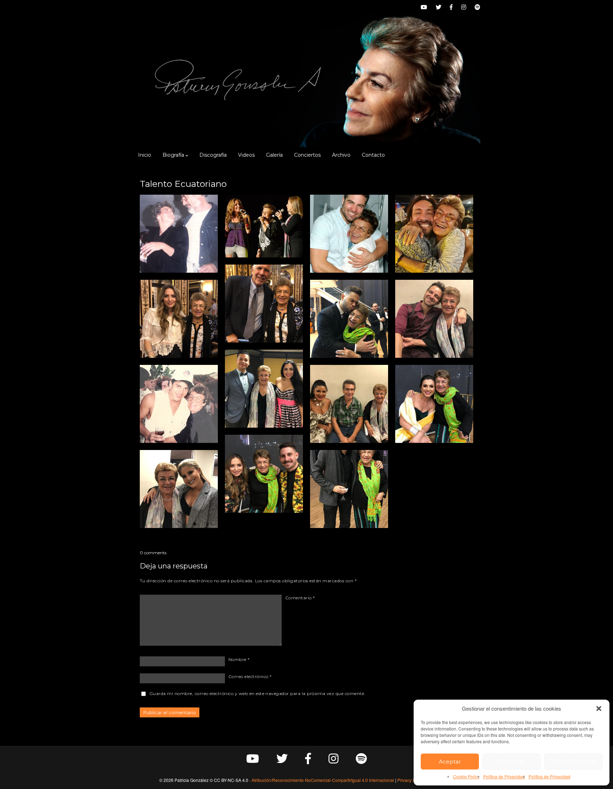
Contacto (373, 155)
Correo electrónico (250, 676)
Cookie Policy (466, 776)
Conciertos (307, 155)
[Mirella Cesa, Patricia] (179, 319)
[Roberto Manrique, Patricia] (349, 234)
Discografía (213, 155)
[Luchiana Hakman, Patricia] (434, 404)
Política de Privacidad (504, 776)
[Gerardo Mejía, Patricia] (179, 404)
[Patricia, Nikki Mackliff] (179, 489)
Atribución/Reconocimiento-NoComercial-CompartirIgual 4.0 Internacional (323, 780)
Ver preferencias (573, 761)
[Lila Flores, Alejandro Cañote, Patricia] (349, 404)
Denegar (511, 761)
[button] (598, 708)
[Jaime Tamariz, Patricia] (434, 234)
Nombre (239, 659)
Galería (274, 155)
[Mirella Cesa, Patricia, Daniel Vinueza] (264, 474)
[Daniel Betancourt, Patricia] (349, 319)
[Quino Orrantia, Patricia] (349, 489)
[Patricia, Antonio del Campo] (179, 234)
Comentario (300, 597)
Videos (246, 155)
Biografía (173, 155)
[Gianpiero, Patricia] (434, 319)
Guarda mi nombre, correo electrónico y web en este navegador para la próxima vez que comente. (257, 693)
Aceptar (450, 761)
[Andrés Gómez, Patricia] (264, 304)
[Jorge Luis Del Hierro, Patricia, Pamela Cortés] (264, 389)
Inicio (144, 155)
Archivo (341, 155)
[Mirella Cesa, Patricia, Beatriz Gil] (264, 226)
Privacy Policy (410, 780)
